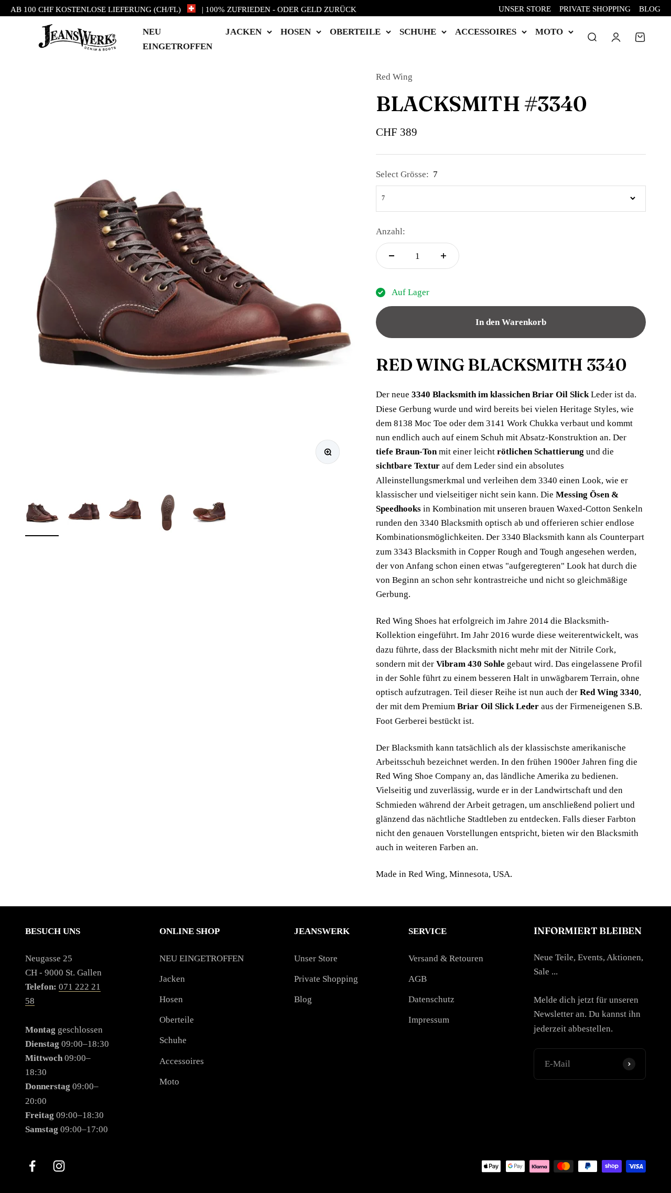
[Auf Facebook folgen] (32, 1166)
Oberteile (355, 32)
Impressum (428, 1020)
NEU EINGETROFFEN (201, 958)
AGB (417, 979)
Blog (650, 9)
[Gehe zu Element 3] (126, 514)
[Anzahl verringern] (391, 255)
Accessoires (485, 32)
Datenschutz (431, 999)
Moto (549, 32)
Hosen (295, 32)
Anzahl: (390, 231)
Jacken (243, 32)
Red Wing (394, 77)
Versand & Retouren (445, 958)
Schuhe (417, 32)
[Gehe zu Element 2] (84, 514)
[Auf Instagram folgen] (59, 1166)
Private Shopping (595, 9)
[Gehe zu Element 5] (209, 514)
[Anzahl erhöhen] (443, 255)
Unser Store (525, 9)
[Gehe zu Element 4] (168, 514)
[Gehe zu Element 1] (42, 514)
